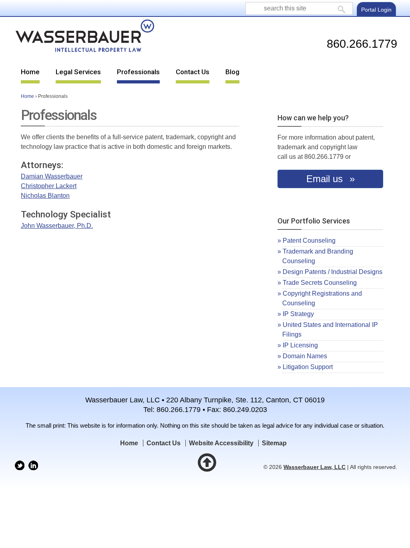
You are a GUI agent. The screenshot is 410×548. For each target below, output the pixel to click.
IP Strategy (298, 314)
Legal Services (78, 72)
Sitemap (274, 443)
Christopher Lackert (48, 186)
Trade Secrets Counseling (320, 282)
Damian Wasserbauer (51, 176)
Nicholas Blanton (45, 195)
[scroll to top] (210, 467)
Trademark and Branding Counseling (317, 256)
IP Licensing (300, 345)
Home (30, 72)
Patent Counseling (309, 240)
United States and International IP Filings (330, 329)
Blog (232, 72)
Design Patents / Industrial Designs (332, 271)
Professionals (138, 72)
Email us (326, 178)
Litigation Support (308, 366)
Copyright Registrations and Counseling (322, 298)
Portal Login (376, 9)
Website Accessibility (221, 443)
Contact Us (192, 72)
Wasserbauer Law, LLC (314, 467)
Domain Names (305, 356)
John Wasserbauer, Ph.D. (57, 225)
